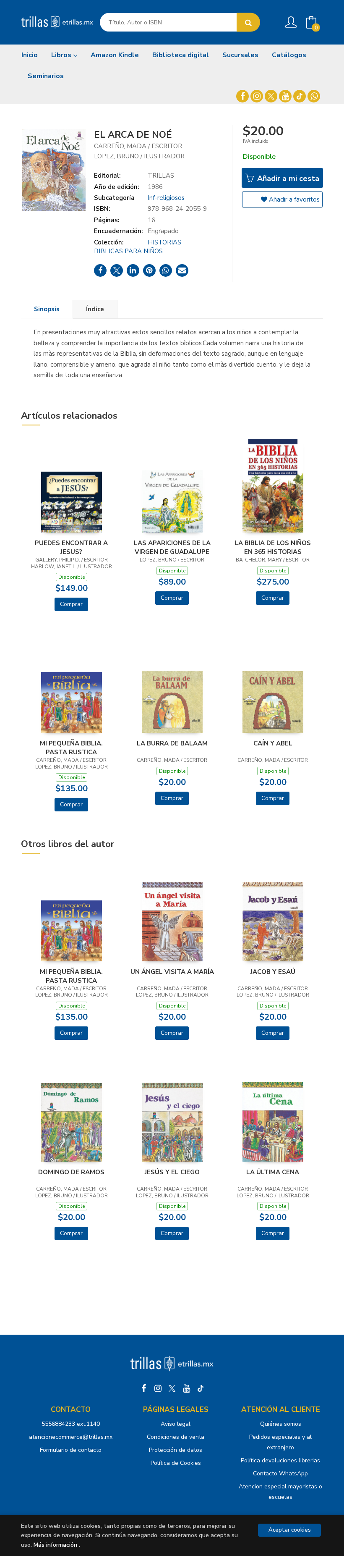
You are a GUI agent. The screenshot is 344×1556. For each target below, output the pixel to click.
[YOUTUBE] (285, 96)
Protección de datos (175, 1450)
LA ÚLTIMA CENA (272, 1172)
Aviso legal (175, 1424)
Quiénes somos (280, 1424)
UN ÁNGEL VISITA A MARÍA (172, 972)
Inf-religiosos (166, 198)
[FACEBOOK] (242, 96)
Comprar (71, 604)
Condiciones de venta (175, 1437)
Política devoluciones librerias (280, 1460)
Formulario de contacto (71, 1450)
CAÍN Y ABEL (272, 743)
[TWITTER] (271, 96)
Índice (95, 309)
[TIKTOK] (299, 96)
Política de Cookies (176, 1463)
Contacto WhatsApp (280, 1473)
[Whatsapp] (314, 96)
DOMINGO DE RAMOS (71, 1172)
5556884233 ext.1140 (71, 1424)
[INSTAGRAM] (256, 96)
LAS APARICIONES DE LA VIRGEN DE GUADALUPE (172, 547)
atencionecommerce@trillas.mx (70, 1437)
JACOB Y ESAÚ (272, 972)
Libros (62, 55)
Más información (55, 1545)
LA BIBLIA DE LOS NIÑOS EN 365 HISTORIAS (273, 547)
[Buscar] (248, 22)
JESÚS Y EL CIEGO (172, 1172)
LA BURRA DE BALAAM (172, 743)
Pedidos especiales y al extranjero (280, 1442)
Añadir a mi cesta (287, 178)
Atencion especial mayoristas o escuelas (280, 1492)
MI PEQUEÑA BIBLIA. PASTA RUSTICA (71, 747)
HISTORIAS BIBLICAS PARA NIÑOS (137, 246)
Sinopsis (47, 309)
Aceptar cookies (289, 1530)
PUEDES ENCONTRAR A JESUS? (71, 547)
